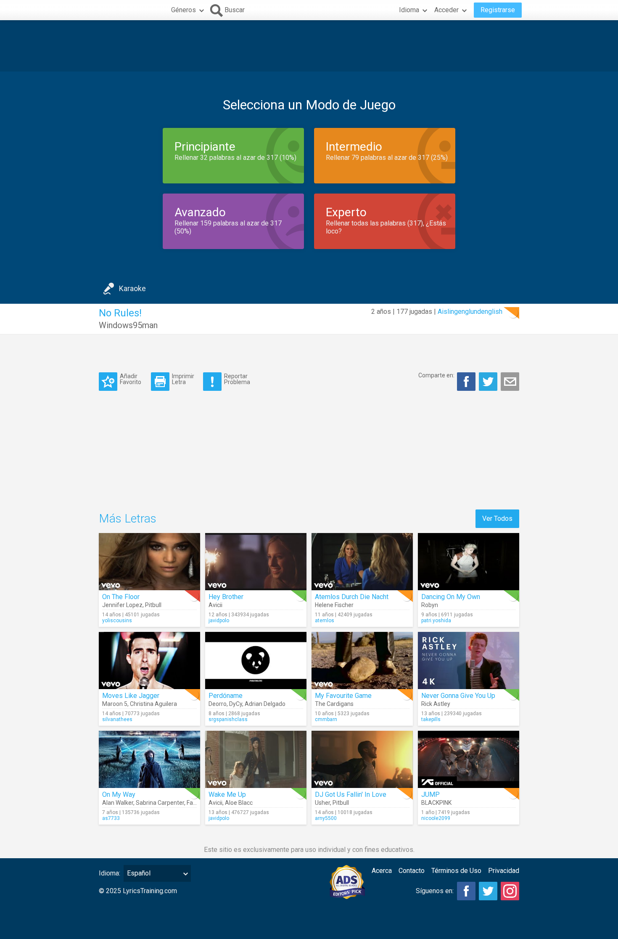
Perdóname (226, 696)
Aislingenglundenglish (470, 312)
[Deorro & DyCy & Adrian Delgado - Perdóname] (255, 660)
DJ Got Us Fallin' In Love (350, 794)
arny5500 (326, 818)
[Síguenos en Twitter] (488, 891)
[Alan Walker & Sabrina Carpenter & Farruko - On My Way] (149, 759)
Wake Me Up (227, 794)
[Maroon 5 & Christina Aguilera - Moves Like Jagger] (149, 660)
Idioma (409, 10)
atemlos (324, 620)
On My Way (118, 794)
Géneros (183, 10)
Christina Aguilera (153, 703)
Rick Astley (435, 703)
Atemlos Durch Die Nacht (351, 597)
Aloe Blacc (239, 802)
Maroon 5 (114, 703)
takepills (431, 719)
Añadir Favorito (130, 379)
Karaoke (132, 288)
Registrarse (498, 10)
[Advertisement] (309, 46)
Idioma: (109, 873)
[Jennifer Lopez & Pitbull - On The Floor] (149, 561)
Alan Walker (117, 802)
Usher (322, 802)
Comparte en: (436, 375)
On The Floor (121, 597)
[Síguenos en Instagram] (510, 891)
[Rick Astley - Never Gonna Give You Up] (468, 660)
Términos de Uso (456, 871)
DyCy (235, 703)
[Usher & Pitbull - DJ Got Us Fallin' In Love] (362, 759)
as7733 (111, 818)
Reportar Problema (237, 379)
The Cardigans (334, 703)
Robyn (429, 605)
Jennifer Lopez (122, 605)
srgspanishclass (228, 719)
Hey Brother (226, 597)
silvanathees (117, 719)
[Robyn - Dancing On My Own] (468, 561)
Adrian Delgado (265, 703)
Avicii (215, 605)
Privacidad (503, 871)
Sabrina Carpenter (160, 802)
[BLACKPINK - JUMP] (468, 759)
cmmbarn (326, 719)
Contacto (412, 871)
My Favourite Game (343, 696)
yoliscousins (117, 620)
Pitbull (153, 605)
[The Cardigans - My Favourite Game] (362, 660)
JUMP (430, 794)
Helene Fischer (334, 605)
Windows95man (128, 325)
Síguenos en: (435, 891)
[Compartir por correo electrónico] (510, 381)
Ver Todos (497, 519)
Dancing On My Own (450, 597)
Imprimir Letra (183, 379)
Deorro (218, 703)
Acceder (446, 10)
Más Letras (127, 518)
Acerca (382, 871)
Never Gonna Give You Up (458, 696)
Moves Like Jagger (130, 696)
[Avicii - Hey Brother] (255, 561)
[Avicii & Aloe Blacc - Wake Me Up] (255, 759)
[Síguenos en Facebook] (466, 891)
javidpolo (219, 620)
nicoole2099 (435, 818)
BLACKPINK (436, 802)
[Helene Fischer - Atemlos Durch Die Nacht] (362, 561)
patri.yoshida (436, 620)
